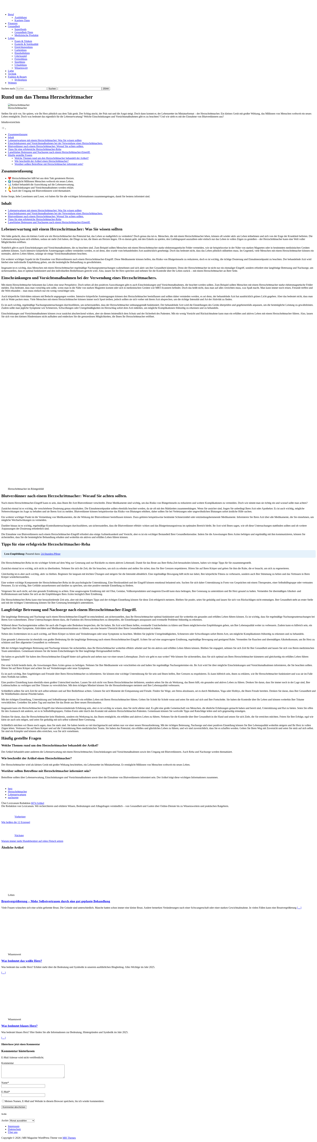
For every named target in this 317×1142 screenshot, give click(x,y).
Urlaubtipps (21, 65)
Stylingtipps (21, 79)
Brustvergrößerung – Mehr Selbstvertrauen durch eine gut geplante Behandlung (55, 901)
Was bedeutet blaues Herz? (19, 1026)
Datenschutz (14, 1129)
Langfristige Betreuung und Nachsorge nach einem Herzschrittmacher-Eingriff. (49, 152)
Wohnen (12, 82)
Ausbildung (21, 17)
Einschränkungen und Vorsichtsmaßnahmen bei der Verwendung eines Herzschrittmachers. (55, 143)
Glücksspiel (21, 56)
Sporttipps (20, 62)
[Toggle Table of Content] (3, 128)
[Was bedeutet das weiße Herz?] (35, 951)
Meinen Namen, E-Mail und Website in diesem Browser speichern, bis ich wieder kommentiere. (54, 1101)
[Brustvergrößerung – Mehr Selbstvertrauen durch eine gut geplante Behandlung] (35, 892)
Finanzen (13, 23)
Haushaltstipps (22, 53)
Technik (12, 73)
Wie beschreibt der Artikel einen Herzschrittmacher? (42, 161)
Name (4, 1082)
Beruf (11, 14)
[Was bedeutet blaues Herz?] (35, 1016)
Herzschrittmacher (17, 791)
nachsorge (13, 797)
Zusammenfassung (17, 134)
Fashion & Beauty (17, 76)
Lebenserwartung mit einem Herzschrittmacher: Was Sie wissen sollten (45, 140)
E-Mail (5, 1091)
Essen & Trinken (23, 41)
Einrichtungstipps (24, 47)
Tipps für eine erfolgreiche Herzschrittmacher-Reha (34, 149)
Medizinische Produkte (26, 35)
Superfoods (20, 29)
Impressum (13, 1126)
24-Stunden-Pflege (50, 553)
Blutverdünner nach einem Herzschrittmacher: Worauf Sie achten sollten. (46, 146)
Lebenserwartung (17, 794)
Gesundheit (14, 26)
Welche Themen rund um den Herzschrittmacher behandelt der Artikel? (52, 158)
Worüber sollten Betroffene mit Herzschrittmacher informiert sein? (49, 164)
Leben (11, 38)
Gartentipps (21, 50)
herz (10, 788)
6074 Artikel (37, 803)
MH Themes (69, 1137)
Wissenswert (21, 67)
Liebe (11, 70)
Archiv (5, 1120)
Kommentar (7, 1063)
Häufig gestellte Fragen (20, 155)
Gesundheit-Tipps (24, 32)
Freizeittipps (21, 59)
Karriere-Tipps (22, 20)
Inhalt (11, 137)
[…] (299, 907)
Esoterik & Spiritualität (26, 44)
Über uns (13, 1132)
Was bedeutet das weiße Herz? (21, 961)
